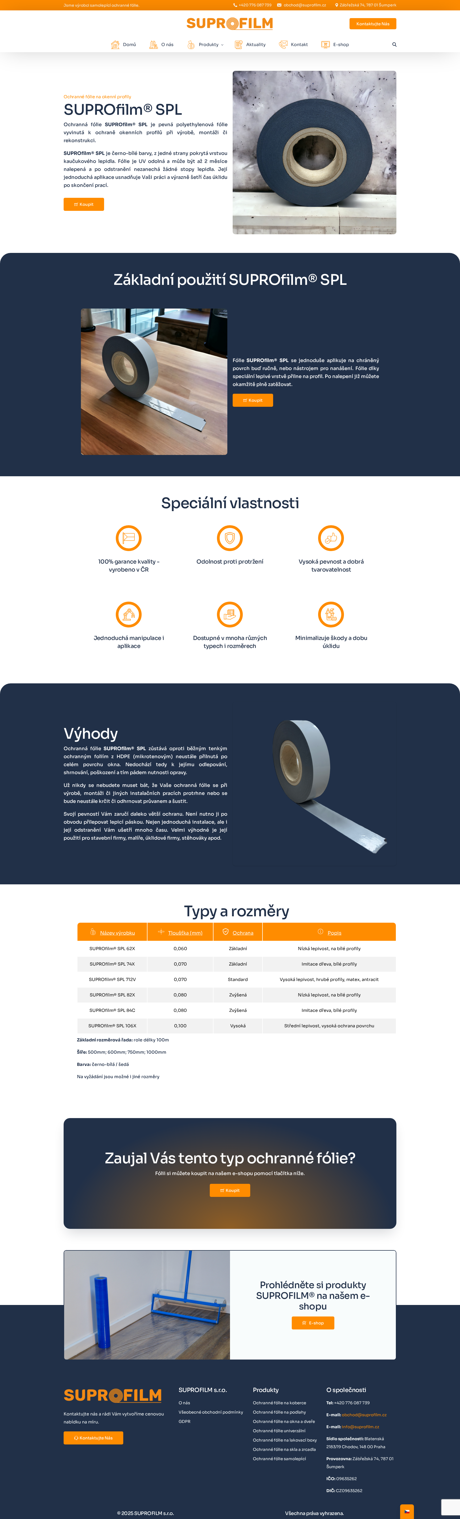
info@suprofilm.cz (360, 1426)
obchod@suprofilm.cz (305, 5)
